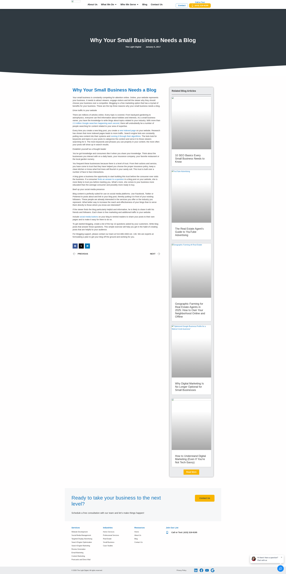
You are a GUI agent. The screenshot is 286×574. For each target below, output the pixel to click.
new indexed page (127, 130)
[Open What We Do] (116, 4)
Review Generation (78, 549)
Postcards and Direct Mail (81, 559)
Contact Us (138, 542)
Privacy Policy (181, 570)
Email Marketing (77, 553)
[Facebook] (201, 570)
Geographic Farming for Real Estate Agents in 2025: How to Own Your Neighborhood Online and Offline (190, 310)
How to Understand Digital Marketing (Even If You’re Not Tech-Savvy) (190, 459)
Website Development (80, 532)
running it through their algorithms (126, 136)
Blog (136, 539)
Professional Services (111, 535)
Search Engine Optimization (82, 542)
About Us (137, 535)
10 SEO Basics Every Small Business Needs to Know (190, 158)
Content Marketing (78, 556)
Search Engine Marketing (81, 546)
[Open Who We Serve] (138, 4)
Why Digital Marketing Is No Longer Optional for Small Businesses (189, 386)
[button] (75, 246)
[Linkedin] (196, 570)
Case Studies (108, 546)
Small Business (108, 542)
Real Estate (107, 539)
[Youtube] (207, 570)
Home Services (108, 532)
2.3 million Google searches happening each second (96, 123)
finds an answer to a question (111, 179)
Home (136, 532)
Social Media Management (81, 535)
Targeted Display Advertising (82, 539)
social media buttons (89, 217)
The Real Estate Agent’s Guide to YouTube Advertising (189, 232)
